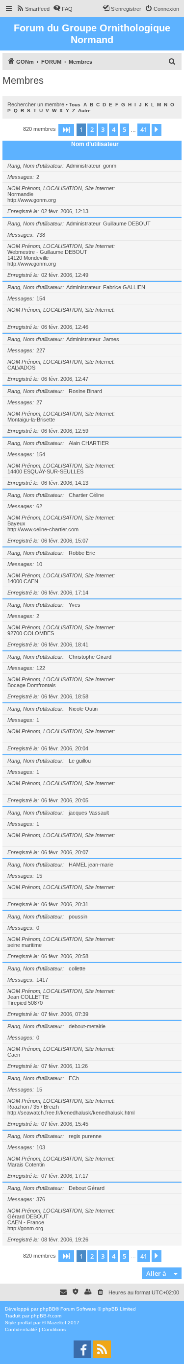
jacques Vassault (89, 813)
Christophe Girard (90, 657)
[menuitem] (33, 9)
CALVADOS (21, 368)
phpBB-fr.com (46, 1315)
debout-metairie (87, 1026)
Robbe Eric (82, 553)
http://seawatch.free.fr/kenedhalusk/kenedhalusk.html (70, 1113)
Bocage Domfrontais (31, 685)
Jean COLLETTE (28, 997)
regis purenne (85, 1136)
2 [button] (92, 129)
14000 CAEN (22, 581)
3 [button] (103, 129)
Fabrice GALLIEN (124, 287)
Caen (13, 1055)
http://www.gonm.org (31, 200)
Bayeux (16, 523)
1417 (42, 980)
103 (40, 1147)
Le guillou (80, 761)
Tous (74, 104)
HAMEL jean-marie (91, 865)
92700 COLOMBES (30, 633)
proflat (25, 1322)
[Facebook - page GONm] (82, 1349)
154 (40, 298)
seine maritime (24, 945)
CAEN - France (25, 1222)
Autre (84, 110)
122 (40, 668)
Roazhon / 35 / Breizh (33, 1107)
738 (40, 235)
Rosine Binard (85, 391)
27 (39, 402)
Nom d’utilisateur (95, 144)
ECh (74, 1078)
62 (39, 506)
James (111, 339)
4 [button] (113, 129)
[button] (66, 130)
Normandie (20, 194)
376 (40, 1199)
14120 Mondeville (28, 258)
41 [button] (143, 129)
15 (39, 876)
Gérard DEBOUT (28, 1216)
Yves (74, 605)
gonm (109, 166)
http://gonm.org (25, 1228)
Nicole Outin (83, 709)
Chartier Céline (86, 495)
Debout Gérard (87, 1188)
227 (40, 350)
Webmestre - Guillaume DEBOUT (47, 252)
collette (77, 968)
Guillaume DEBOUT (127, 223)
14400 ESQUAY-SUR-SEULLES (45, 471)
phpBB (47, 1309)
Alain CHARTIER (89, 443)
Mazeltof (56, 1322)
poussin (78, 916)
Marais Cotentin (26, 1164)
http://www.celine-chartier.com (43, 529)
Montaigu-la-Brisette (31, 419)
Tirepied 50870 (25, 1003)
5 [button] (124, 129)
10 (39, 564)
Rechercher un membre (35, 104)
